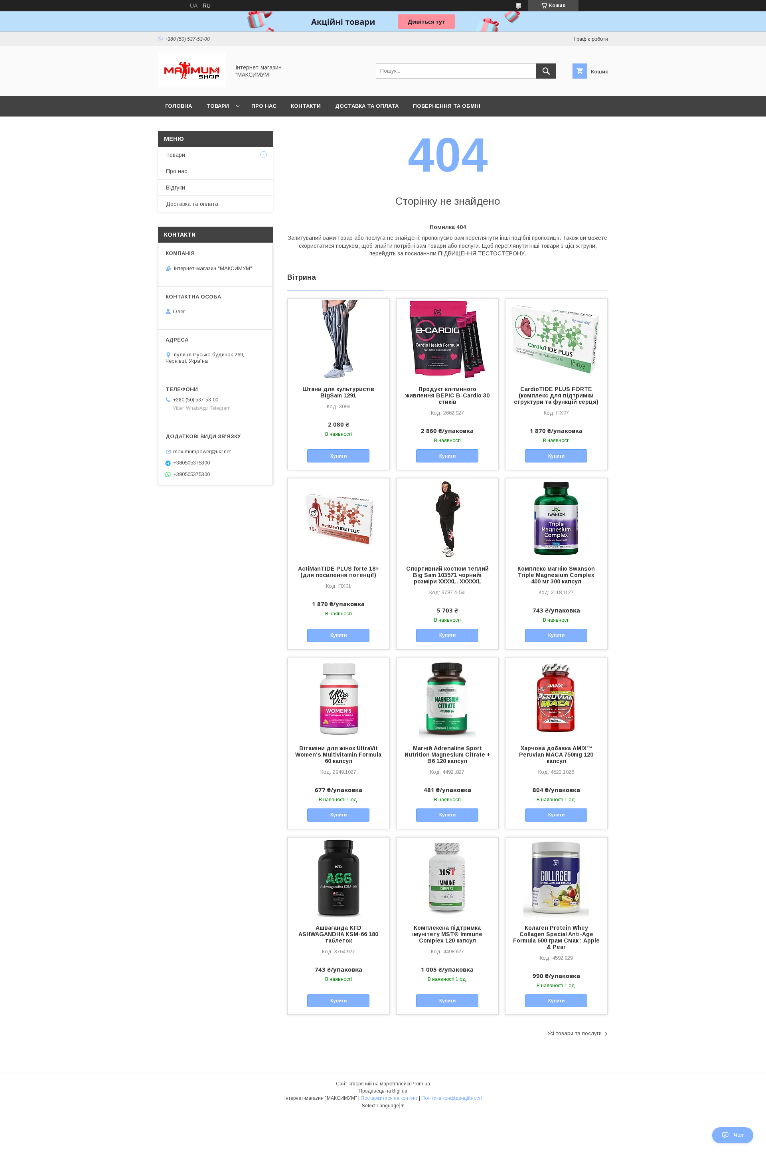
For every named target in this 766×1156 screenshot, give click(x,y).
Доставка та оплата (367, 106)
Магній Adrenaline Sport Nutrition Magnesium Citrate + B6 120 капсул (447, 754)
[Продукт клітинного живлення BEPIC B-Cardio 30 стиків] (447, 339)
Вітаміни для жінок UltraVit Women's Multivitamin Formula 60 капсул (338, 754)
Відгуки (175, 187)
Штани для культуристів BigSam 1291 (338, 392)
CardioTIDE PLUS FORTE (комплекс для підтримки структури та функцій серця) (556, 395)
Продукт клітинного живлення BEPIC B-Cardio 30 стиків (447, 395)
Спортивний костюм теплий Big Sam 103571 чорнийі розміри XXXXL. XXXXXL (447, 575)
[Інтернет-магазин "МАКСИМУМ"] (192, 85)
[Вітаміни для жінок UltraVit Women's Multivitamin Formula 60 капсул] (338, 698)
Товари (217, 106)
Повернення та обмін (446, 106)
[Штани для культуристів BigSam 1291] (338, 339)
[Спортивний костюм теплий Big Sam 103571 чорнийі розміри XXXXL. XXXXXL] (447, 518)
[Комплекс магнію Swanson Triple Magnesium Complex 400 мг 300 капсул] (556, 518)
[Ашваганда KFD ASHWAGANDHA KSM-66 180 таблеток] (338, 877)
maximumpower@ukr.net (202, 451)
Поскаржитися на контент (389, 1098)
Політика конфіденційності (451, 1098)
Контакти (306, 106)
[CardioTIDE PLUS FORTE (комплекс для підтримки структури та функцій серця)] (556, 339)
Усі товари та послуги (574, 1033)
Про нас (263, 106)
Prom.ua (420, 1084)
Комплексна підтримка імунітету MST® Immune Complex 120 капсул (447, 934)
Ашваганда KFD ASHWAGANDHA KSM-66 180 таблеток (338, 934)
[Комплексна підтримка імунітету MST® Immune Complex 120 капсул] (447, 877)
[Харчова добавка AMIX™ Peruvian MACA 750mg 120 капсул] (556, 698)
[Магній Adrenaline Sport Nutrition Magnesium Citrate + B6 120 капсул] (447, 698)
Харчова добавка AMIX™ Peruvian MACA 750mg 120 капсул (556, 754)
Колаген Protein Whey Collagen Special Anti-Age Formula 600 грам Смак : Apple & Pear (556, 937)
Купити (338, 456)
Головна (178, 106)
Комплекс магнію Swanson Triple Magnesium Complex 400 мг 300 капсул (556, 575)
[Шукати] (546, 71)
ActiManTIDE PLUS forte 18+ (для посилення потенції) (338, 571)
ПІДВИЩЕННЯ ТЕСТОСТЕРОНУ (481, 253)
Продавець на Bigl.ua (383, 1091)
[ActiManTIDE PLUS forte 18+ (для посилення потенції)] (338, 518)
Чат (739, 1135)
